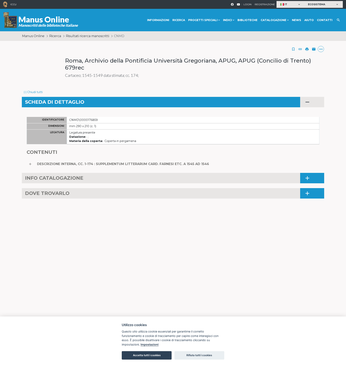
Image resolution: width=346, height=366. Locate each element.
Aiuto (309, 20)
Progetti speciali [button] (202, 20)
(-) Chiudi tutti (33, 92)
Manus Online (33, 36)
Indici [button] (227, 20)
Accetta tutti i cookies (147, 355)
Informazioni (158, 20)
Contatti (324, 20)
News (296, 20)
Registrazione (265, 4)
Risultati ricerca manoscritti (87, 36)
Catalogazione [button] (273, 20)
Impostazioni (150, 344)
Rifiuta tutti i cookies (199, 355)
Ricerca (178, 20)
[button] (291, 4)
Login (247, 4)
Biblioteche (247, 20)
